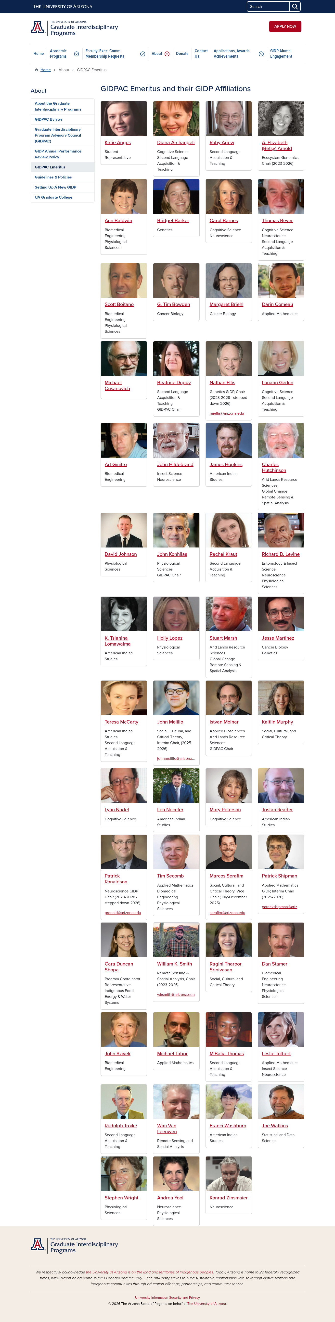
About (157, 54)
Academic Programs (58, 53)
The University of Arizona (206, 1304)
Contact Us (201, 53)
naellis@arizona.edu (227, 413)
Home (39, 54)
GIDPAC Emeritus (50, 167)
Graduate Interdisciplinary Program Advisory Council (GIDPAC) (58, 135)
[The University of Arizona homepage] (63, 6)
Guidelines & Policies (53, 177)
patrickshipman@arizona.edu (286, 906)
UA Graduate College (53, 197)
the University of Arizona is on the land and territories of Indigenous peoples (149, 1272)
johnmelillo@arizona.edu (178, 758)
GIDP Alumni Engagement (281, 53)
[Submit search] (295, 6)
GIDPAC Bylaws (49, 119)
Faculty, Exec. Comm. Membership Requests (105, 53)
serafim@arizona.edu (227, 912)
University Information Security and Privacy (167, 1298)
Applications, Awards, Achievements (232, 53)
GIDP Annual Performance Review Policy (58, 154)
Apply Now (285, 26)
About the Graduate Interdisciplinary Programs (58, 106)
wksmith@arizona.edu (176, 994)
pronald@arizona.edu (123, 912)
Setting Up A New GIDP (55, 187)
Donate (182, 54)
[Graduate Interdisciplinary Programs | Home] (74, 28)
